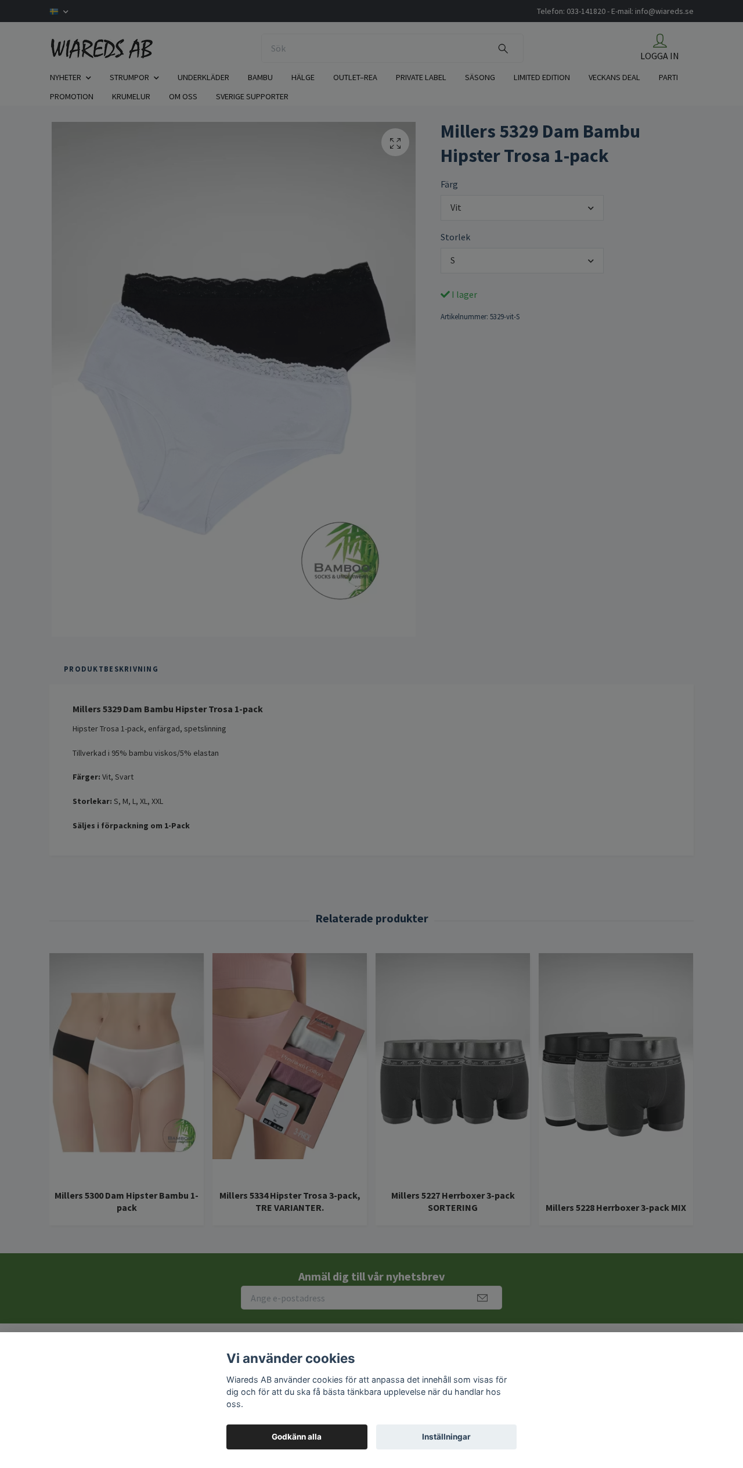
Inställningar (446, 1436)
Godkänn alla (297, 1436)
